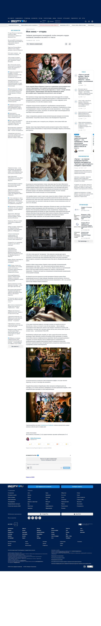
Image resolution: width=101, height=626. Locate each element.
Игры (83, 18)
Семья (78, 490)
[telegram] (29, 515)
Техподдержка (11, 499)
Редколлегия (74, 18)
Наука (47, 501)
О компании (11, 490)
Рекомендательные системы (57, 557)
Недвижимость (19, 18)
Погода (40, 18)
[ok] (39, 515)
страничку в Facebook (47, 425)
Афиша (54, 18)
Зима (47, 490)
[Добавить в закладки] (66, 44)
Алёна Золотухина (35, 436)
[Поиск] (85, 21)
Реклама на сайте (12, 493)
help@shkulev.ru (17, 560)
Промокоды (27, 18)
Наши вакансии (12, 497)
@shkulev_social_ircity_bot (64, 549)
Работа (63, 501)
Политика (63, 497)
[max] (36, 515)
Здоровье (30, 506)
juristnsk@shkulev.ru (39, 559)
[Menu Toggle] (8, 21)
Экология (79, 499)
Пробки (51, 21)
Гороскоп (59, 18)
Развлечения (64, 504)
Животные (30, 504)
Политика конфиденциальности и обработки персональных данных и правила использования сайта (71, 561)
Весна (29, 495)
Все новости (11, 18)
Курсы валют (66, 18)
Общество (63, 490)
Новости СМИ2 (30, 475)
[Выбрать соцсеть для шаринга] (69, 44)
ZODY (80, 18)
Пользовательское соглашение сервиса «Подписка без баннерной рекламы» (66, 559)
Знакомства (34, 18)
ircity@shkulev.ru (23, 558)
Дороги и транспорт (32, 499)
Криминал (48, 493)
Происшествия (65, 499)
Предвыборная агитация (14, 501)
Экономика (79, 501)
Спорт (78, 493)
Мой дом (48, 499)
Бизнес (29, 493)
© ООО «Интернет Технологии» (29, 564)
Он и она (63, 493)
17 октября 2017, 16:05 (30, 40)
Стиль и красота (81, 495)
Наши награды (11, 495)
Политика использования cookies (58, 555)
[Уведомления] (89, 21)
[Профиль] (92, 21)
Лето (47, 497)
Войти (31, 466)
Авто (29, 490)
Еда (28, 501)
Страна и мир (80, 497)
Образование (49, 506)
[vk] (32, 515)
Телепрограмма (47, 18)
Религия (63, 506)
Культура (48, 495)
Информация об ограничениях (57, 553)
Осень (62, 495)
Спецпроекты (80, 504)
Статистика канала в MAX (14, 504)
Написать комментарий (36, 44)
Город (29, 497)
